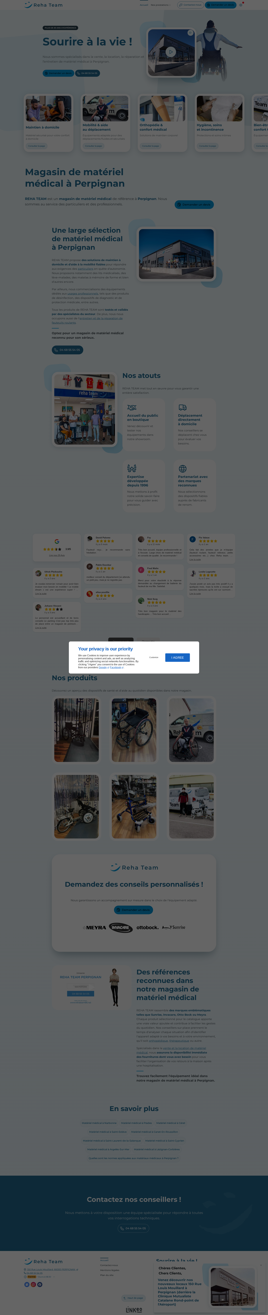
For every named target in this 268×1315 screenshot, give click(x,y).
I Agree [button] (177, 657)
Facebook (115, 667)
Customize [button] (153, 657)
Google (103, 667)
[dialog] (134, 657)
